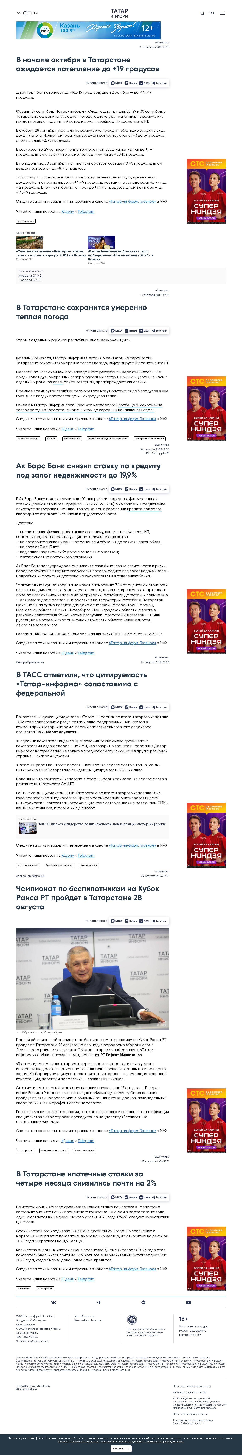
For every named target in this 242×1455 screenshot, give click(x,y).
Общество (162, 42)
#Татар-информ (28, 865)
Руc (18, 13)
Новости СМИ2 (30, 275)
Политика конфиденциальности (190, 1414)
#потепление (26, 221)
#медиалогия (89, 865)
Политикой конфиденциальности (164, 1441)
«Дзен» (67, 212)
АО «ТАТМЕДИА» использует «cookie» (192, 1399)
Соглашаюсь (121, 1448)
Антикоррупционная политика (189, 1392)
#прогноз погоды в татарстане (108, 438)
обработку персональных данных (78, 1441)
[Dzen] (143, 1302)
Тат (35, 13)
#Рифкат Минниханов (54, 1150)
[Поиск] (202, 13)
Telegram (86, 212)
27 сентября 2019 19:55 (154, 47)
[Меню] (223, 13)
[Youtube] (188, 1302)
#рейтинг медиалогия (59, 865)
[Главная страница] (119, 13)
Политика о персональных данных (192, 1386)
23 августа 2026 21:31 (155, 1161)
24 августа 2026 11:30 (155, 876)
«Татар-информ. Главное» (132, 201)
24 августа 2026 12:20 (154, 449)
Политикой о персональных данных (121, 1441)
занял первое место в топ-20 (121, 765)
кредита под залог (144, 509)
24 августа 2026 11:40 (155, 662)
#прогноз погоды (28, 438)
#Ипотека (23, 1289)
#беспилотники (84, 1150)
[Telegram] (98, 1302)
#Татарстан (25, 1150)
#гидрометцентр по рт (150, 438)
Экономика (162, 444)
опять (58, 382)
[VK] (53, 1302)
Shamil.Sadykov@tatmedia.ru (188, 1423)
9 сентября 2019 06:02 (154, 295)
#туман (51, 438)
